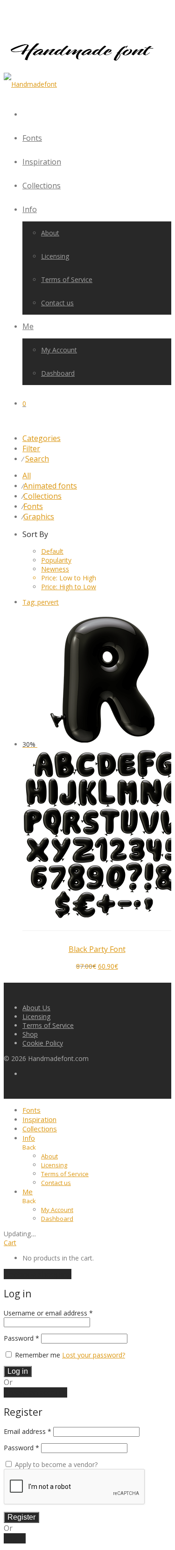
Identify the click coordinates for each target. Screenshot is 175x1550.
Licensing (55, 256)
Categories (41, 438)
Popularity (56, 560)
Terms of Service (66, 279)
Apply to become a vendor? (55, 1464)
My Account (59, 349)
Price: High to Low (68, 586)
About (50, 232)
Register (21, 1517)
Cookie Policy (42, 1043)
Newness (55, 569)
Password (21, 1338)
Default (52, 551)
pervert (40, 602)
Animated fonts (50, 486)
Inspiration (41, 162)
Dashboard (58, 373)
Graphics (38, 516)
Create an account (35, 1392)
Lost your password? (93, 1354)
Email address (27, 1431)
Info (29, 209)
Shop (30, 1034)
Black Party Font (97, 949)
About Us (36, 1007)
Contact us (57, 302)
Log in (17, 1371)
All (26, 475)
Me (28, 326)
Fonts (32, 138)
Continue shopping (37, 1274)
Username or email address (48, 1313)
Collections (41, 185)
